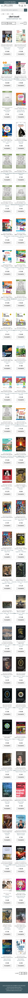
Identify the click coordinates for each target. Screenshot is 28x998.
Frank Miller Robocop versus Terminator (11, 548)
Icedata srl (13, 990)
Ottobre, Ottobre (7, 926)
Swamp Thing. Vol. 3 (21, 580)
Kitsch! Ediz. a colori (21, 894)
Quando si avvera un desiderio (8, 957)
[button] (25, 5)
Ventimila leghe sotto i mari (8, 800)
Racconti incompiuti (21, 706)
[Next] (25, 23)
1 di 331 (22, 23)
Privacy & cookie (18, 990)
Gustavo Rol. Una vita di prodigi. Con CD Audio (12, 486)
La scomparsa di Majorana (7, 863)
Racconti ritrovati (7, 706)
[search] (25, 10)
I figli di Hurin (21, 643)
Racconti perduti (21, 674)
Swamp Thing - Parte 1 (7, 580)
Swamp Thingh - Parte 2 (21, 548)
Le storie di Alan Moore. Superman (9, 517)
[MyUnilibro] (22, 5)
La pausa (7, 108)
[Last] (23, 973)
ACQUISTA (7, 54)
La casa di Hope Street (21, 957)
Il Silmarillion (7, 737)
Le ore (7, 894)
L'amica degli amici (7, 831)
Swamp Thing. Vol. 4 (7, 611)
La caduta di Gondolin (7, 643)
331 (26, 973)
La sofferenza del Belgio (21, 140)
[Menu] (2, 6)
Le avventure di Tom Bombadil (8, 674)
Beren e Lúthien (21, 611)
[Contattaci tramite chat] (19, 5)
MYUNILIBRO (22, 3)
